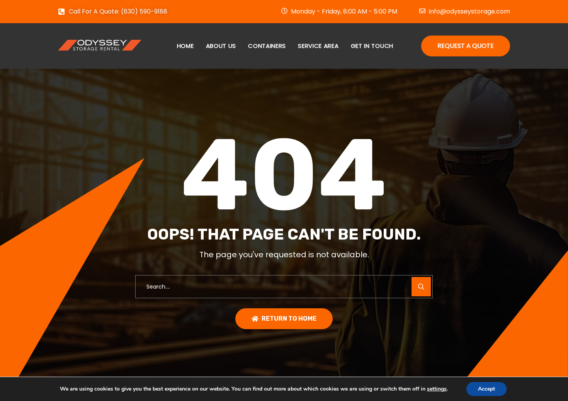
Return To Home (289, 318)
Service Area (318, 46)
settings (437, 389)
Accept (486, 389)
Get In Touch (372, 46)
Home (185, 46)
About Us (221, 46)
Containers (267, 46)
